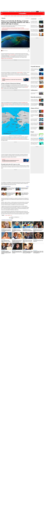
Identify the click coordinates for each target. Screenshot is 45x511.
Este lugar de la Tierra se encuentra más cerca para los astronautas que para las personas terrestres (10, 161)
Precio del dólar (27, 11)
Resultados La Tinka (5, 11)
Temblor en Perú (33, 11)
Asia (11, 215)
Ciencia (3, 18)
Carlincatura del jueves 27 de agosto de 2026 (35, 93)
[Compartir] (28, 50)
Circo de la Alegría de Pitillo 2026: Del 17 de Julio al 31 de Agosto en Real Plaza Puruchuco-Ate (34, 124)
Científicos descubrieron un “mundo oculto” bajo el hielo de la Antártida (11, 80)
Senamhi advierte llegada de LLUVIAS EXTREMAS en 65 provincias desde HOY (35, 104)
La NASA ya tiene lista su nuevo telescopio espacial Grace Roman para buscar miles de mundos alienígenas (34, 35)
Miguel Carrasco (5, 50)
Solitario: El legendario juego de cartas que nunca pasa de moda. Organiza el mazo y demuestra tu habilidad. (35, 139)
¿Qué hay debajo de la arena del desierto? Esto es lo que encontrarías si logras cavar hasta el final (35, 78)
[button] (1, 13)
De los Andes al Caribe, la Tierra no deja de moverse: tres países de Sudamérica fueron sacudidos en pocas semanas (34, 31)
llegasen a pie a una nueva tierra (6, 58)
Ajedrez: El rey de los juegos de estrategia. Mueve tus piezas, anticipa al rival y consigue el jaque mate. (34, 143)
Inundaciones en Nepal (12, 11)
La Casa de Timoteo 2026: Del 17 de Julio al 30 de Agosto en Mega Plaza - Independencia (34, 120)
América (9, 215)
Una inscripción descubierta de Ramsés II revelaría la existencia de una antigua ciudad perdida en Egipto (34, 82)
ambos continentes (11, 54)
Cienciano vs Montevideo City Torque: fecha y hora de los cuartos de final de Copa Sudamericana (34, 100)
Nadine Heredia (22, 11)
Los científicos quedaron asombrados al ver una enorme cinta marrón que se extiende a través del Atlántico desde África (34, 23)
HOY (1, 11)
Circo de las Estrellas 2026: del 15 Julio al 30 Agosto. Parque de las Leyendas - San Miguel (34, 111)
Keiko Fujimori (17, 11)
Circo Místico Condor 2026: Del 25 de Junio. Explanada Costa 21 (34, 115)
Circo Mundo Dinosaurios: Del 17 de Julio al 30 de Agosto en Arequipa (34, 128)
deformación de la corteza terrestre (17, 139)
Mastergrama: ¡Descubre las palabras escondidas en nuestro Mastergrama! (35, 135)
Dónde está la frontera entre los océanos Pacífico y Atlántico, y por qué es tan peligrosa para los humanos (15, 29)
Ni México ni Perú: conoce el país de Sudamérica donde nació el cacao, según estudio (34, 86)
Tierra (6, 215)
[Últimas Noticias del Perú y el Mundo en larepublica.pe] (22, 13)
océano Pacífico (20, 72)
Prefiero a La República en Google (15, 218)
